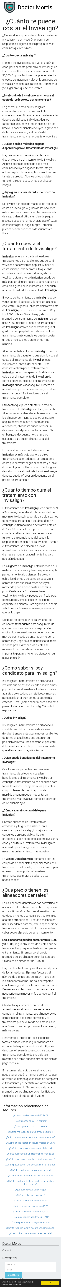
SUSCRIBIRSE (13, 1275)
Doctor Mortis (35, 7)
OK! (50, 1282)
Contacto (7, 1250)
